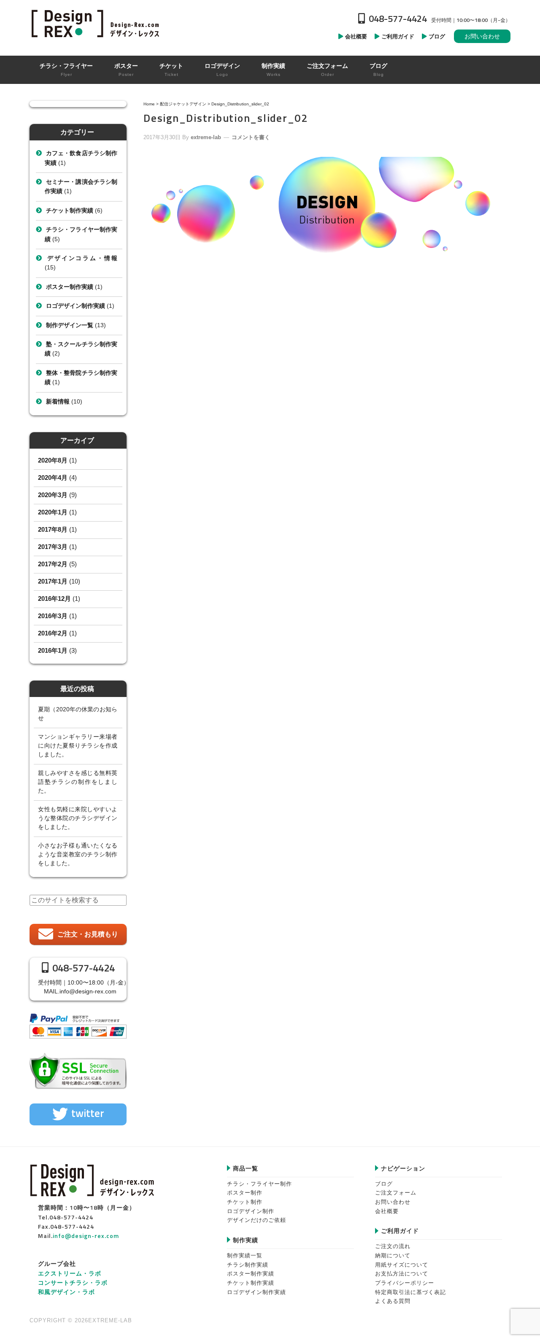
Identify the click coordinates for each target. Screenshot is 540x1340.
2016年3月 (53, 615)
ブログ (384, 1184)
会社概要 (387, 1211)
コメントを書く (251, 137)
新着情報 (58, 401)
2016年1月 (53, 650)
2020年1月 (53, 512)
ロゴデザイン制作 (250, 1211)
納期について (392, 1255)
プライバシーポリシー (404, 1283)
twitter (87, 1113)
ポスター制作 (244, 1192)
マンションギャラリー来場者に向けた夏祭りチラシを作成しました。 (77, 745)
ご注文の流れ (392, 1246)
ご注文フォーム (395, 1192)
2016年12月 (54, 598)
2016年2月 (53, 633)
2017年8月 (53, 529)
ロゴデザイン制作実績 (75, 305)
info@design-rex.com (87, 991)
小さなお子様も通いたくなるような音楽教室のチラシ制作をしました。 (77, 854)
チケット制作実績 (69, 210)
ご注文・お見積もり (87, 934)
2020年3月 (53, 494)
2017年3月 (53, 546)
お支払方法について (401, 1273)
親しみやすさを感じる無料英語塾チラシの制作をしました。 (77, 782)
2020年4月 (53, 477)
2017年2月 (53, 564)
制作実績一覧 (244, 1255)
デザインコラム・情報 (81, 258)
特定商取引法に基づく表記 (410, 1292)
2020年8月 (53, 460)
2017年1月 (53, 581)
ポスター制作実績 (69, 286)
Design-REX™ (97, 23)
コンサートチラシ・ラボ (73, 1282)
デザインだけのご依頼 (256, 1220)
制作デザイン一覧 (69, 325)
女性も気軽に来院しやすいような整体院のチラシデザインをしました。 (77, 818)
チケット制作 (244, 1202)
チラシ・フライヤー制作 (259, 1184)
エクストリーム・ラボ (69, 1273)
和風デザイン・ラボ (66, 1291)
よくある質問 (392, 1301)
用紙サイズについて (401, 1265)
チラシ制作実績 (247, 1265)
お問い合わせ (482, 36)
